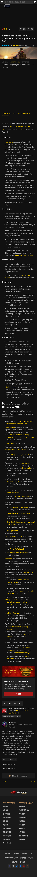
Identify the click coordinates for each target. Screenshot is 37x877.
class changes (26, 463)
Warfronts (9, 559)
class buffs (13, 126)
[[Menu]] (2, 2)
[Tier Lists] (7, 843)
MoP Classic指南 (9, 803)
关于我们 (24, 854)
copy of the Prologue (23, 653)
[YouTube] (23, 866)
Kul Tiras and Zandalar (13, 536)
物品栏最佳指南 (24, 810)
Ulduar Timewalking (15, 613)
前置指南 (22, 806)
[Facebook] (9, 703)
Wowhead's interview (21, 496)
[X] (13, 866)
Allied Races (10, 427)
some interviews (13, 493)
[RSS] (27, 866)
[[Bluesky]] (4, 703)
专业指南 (5, 810)
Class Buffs (26, 468)
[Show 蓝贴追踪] (9, 764)
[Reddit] (14, 703)
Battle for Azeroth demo (24, 255)
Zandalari (10, 443)
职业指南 (5, 806)
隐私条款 (14, 862)
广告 (30, 854)
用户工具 (17, 854)
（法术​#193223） (11, 387)
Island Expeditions (11, 530)
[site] (4, 710)
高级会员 (31, 858)
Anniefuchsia (15, 62)
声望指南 (5, 825)
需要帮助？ (8, 854)
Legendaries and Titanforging (18, 513)
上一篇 (4, 782)
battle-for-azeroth (8, 716)
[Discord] (9, 866)
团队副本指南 (7, 817)
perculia (16, 45)
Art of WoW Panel (17, 549)
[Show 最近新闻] (9, 769)
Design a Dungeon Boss (19, 454)
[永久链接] (20, 703)
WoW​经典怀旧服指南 (26, 803)
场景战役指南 (7, 832)
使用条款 (22, 862)
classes (18, 716)
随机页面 (23, 858)
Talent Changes (13, 481)
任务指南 (5, 821)
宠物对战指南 (7, 828)
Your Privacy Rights (11, 858)
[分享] (35, 2)
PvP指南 (22, 828)
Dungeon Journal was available (16, 449)
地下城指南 (6, 814)
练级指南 (22, 821)
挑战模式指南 (7, 836)
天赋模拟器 (6, 839)
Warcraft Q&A (28, 572)
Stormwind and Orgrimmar (17, 552)
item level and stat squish (19, 507)
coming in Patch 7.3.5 (13, 599)
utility (21, 129)
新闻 (5, 29)
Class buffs (9, 142)
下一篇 (33, 782)
